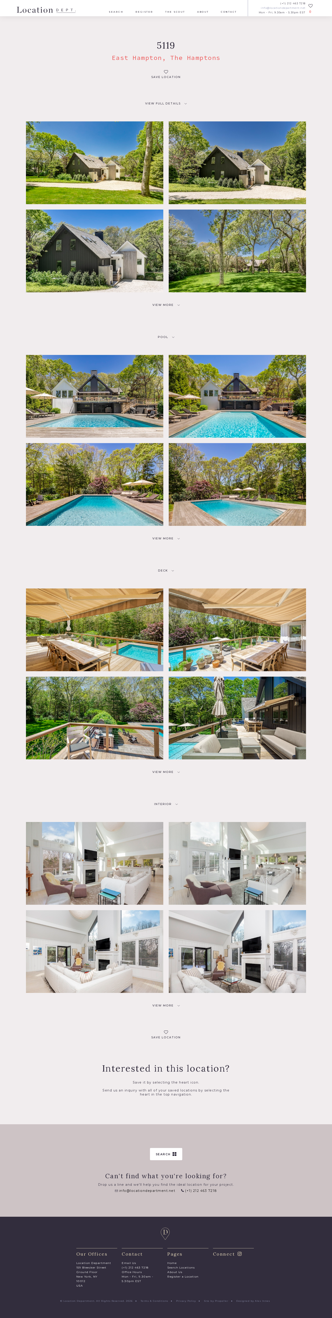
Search (116, 12)
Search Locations (181, 1267)
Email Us (129, 1263)
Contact (229, 12)
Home (172, 1263)
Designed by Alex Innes (253, 1300)
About (203, 12)
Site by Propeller (216, 1300)
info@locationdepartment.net (283, 8)
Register (144, 12)
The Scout (175, 12)
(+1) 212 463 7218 (293, 3)
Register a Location (183, 1276)
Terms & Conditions (154, 1300)
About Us (174, 1272)
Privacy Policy (186, 1300)
